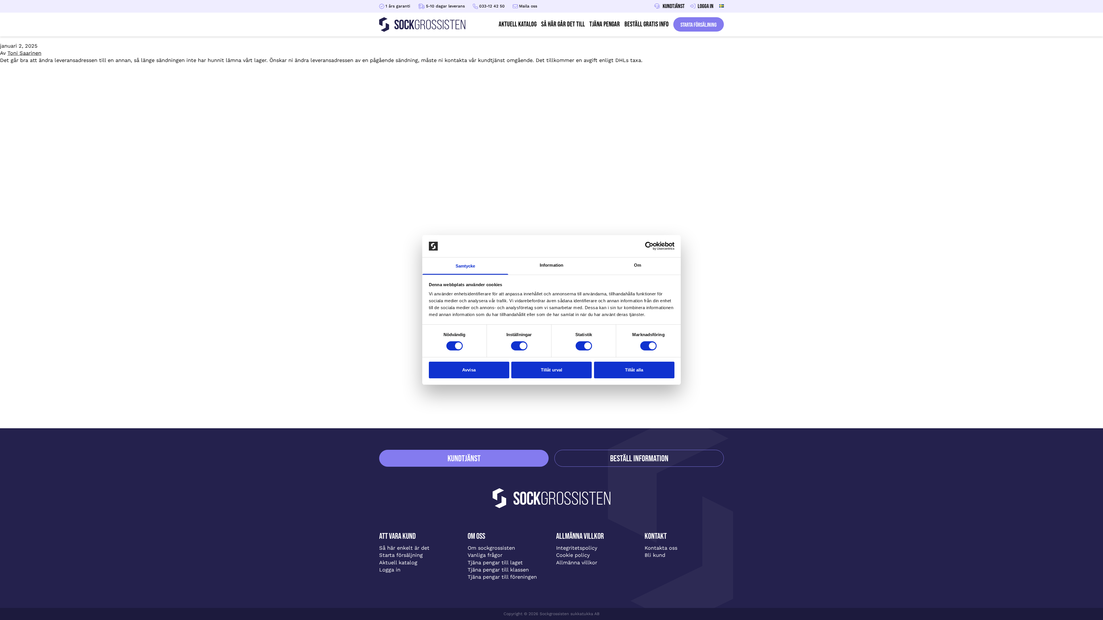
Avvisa (469, 369)
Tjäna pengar (604, 24)
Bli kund (655, 555)
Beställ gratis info (646, 24)
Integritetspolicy (576, 548)
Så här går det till (563, 24)
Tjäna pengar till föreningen (502, 577)
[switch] (519, 345)
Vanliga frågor (485, 555)
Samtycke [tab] (465, 266)
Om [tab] (637, 265)
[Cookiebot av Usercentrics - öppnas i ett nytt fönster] (649, 246)
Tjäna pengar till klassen (498, 570)
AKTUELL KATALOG (518, 24)
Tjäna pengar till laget (495, 562)
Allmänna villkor (576, 562)
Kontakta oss (661, 548)
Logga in (389, 570)
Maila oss (528, 6)
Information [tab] (551, 265)
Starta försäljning (698, 25)
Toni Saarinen (24, 53)
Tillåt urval (551, 369)
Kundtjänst (464, 459)
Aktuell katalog (398, 562)
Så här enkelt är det (404, 548)
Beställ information (639, 459)
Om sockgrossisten (491, 548)
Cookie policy (573, 555)
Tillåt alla (634, 369)
